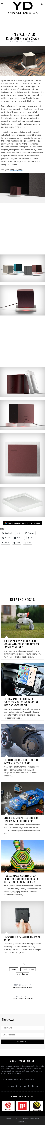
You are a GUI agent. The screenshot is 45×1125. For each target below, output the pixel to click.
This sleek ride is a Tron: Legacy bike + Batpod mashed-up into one (22, 761)
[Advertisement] (22, 24)
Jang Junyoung (16, 169)
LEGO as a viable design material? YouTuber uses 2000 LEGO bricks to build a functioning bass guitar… (21, 879)
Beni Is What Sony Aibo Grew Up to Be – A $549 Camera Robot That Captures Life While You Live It (22, 644)
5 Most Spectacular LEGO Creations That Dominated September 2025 (21, 819)
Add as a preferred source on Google (24, 523)
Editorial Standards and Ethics (12, 1079)
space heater (22, 974)
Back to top (22, 1121)
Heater (14, 969)
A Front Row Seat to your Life (22, 997)
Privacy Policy (29, 1079)
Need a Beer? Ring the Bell (22, 986)
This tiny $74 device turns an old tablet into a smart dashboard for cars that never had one (21, 702)
